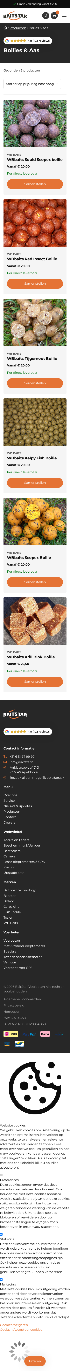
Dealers (9, 822)
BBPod (9, 901)
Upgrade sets (14, 873)
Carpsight (11, 906)
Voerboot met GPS (18, 968)
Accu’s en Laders (16, 840)
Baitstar (10, 896)
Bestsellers (12, 851)
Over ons (10, 795)
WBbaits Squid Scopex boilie (35, 159)
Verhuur (10, 962)
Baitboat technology (20, 890)
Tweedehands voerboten (23, 957)
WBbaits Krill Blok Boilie (31, 657)
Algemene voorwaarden (22, 999)
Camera (10, 856)
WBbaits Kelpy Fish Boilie (32, 458)
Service (9, 800)
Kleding (10, 867)
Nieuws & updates (18, 806)
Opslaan (6, 1329)
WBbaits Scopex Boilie (29, 557)
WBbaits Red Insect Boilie (32, 259)
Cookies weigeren (14, 1325)
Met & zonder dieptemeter (24, 946)
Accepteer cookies (27, 1329)
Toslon (8, 917)
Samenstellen (35, 184)
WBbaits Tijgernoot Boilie (32, 358)
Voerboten (12, 940)
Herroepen (12, 1011)
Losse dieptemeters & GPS (24, 862)
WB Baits (11, 923)
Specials (10, 951)
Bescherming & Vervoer (22, 845)
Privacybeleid (14, 1005)
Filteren (35, 1361)
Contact (10, 817)
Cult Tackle (12, 912)
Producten (12, 811)
